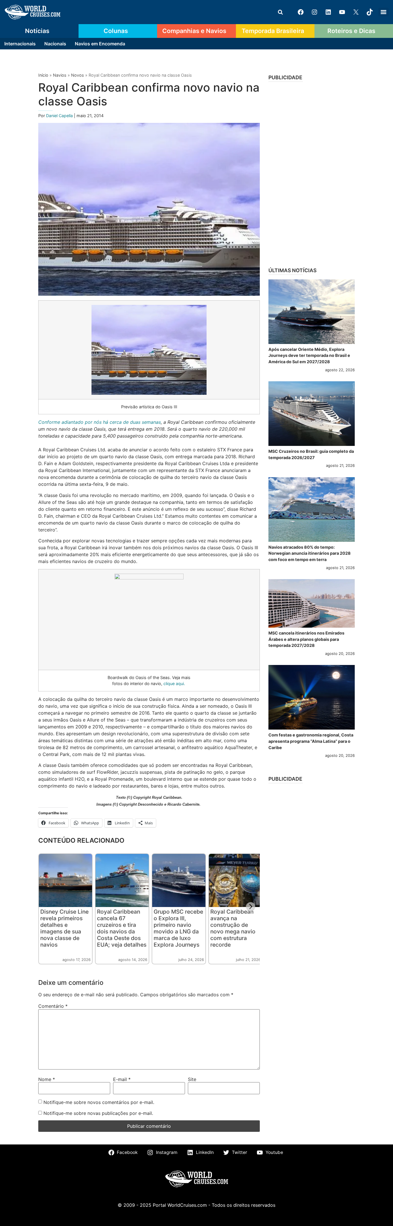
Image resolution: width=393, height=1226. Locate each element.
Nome (46, 1079)
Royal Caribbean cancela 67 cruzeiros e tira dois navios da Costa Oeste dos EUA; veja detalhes (121, 928)
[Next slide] (250, 906)
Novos (77, 75)
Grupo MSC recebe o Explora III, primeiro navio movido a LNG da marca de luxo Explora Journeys (178, 928)
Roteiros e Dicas (351, 30)
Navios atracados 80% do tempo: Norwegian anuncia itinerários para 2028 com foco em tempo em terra (309, 553)
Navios (59, 75)
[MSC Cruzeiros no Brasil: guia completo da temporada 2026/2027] (311, 413)
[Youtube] (342, 12)
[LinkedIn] (328, 12)
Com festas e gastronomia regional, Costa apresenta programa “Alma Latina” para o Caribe (310, 741)
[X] (355, 12)
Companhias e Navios (194, 30)
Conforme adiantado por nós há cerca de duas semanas (99, 422)
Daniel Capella (60, 115)
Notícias (37, 30)
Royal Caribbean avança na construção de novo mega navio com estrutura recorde (232, 928)
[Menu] (383, 12)
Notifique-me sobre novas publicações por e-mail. (98, 1113)
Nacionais (55, 44)
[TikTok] (369, 12)
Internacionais (20, 44)
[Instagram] (314, 12)
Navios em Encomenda (100, 44)
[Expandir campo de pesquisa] (280, 12)
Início (43, 75)
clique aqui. (174, 683)
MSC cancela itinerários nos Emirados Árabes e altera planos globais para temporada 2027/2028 (306, 639)
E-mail (122, 1079)
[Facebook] (300, 12)
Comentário (53, 1006)
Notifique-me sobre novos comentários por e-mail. (98, 1102)
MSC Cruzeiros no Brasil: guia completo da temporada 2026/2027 (311, 454)
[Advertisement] (311, 172)
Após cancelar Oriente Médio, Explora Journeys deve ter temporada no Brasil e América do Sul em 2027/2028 (309, 355)
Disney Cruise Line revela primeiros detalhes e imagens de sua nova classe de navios (64, 928)
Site (192, 1079)
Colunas (116, 30)
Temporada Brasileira (273, 30)
